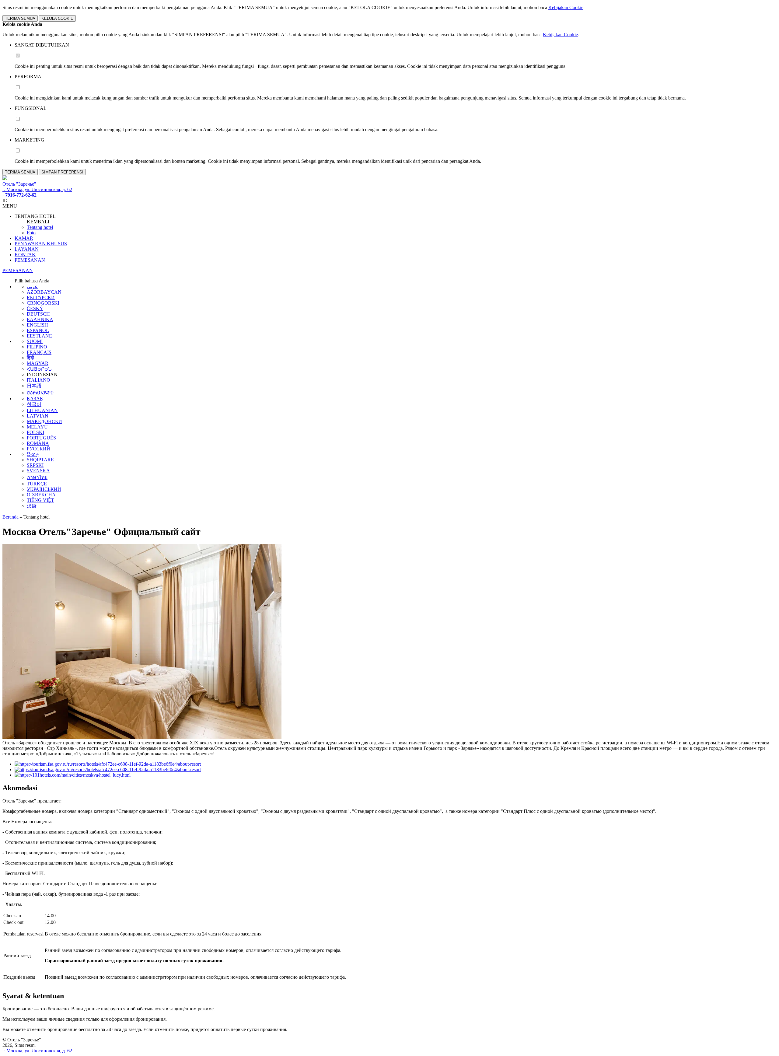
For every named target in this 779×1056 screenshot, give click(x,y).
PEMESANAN (30, 260)
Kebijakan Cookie (565, 7)
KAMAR (24, 238)
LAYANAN (27, 249)
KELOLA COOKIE (57, 18)
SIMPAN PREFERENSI (62, 172)
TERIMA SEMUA (20, 18)
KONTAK (25, 254)
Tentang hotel (40, 227)
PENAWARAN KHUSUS (41, 243)
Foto (31, 232)
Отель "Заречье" (19, 184)
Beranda (11, 516)
